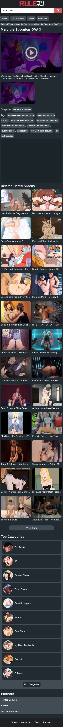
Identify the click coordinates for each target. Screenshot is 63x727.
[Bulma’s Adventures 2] (16, 228)
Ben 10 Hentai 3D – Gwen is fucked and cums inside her (29, 408)
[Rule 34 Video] (31, 6)
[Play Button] (31, 53)
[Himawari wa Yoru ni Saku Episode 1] (16, 367)
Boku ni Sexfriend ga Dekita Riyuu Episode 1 (23, 324)
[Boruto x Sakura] (16, 507)
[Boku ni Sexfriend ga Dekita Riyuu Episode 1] (16, 312)
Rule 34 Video (7, 24)
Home (4, 18)
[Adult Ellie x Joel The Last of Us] (47, 507)
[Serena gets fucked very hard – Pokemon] (16, 284)
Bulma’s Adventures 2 (12, 241)
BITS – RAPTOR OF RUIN (45, 324)
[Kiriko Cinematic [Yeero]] (47, 339)
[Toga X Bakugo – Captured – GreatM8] (16, 451)
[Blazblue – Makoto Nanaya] (47, 200)
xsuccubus (22, 131)
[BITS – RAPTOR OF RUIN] (47, 312)
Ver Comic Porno (10, 711)
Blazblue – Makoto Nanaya (46, 213)
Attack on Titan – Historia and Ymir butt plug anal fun (28, 352)
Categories (18, 18)
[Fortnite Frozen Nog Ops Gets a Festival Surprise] (47, 423)
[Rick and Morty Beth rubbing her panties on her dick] (47, 479)
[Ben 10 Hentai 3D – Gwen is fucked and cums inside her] (16, 395)
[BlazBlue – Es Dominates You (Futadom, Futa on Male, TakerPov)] (16, 423)
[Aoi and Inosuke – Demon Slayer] (47, 395)
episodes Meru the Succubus (21, 115)
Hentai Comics (9, 700)
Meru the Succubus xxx (47, 120)
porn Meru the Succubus (13, 126)
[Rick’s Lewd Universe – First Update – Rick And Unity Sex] (16, 256)
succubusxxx (8, 131)
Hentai (4, 705)
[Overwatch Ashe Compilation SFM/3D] (47, 367)
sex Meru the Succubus (38, 126)
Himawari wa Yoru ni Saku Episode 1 (19, 380)
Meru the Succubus (24, 24)
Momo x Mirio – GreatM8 (45, 297)
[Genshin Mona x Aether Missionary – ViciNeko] (47, 451)
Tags (31, 18)
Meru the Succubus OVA (22, 120)
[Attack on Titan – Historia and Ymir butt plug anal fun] (16, 339)
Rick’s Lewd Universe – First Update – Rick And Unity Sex (30, 269)
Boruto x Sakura (9, 519)
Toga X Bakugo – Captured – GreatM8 (20, 464)
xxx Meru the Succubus (41, 131)
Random (42, 18)
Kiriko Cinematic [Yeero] (44, 352)
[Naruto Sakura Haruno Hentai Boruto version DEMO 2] (47, 256)
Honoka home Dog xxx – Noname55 (19, 213)
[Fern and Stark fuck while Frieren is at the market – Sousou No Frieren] (47, 228)
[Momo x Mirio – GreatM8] (47, 284)
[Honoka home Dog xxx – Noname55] (16, 200)
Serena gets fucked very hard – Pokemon (22, 297)
